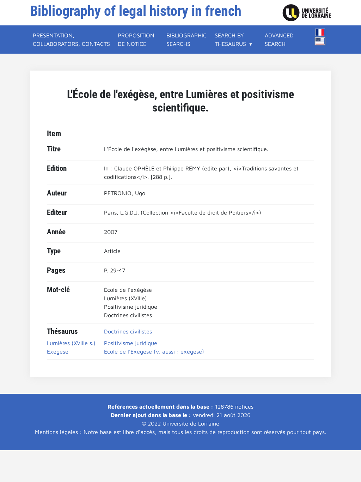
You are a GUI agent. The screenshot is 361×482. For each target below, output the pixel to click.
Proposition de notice (136, 39)
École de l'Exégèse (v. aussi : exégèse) (154, 351)
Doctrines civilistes (128, 331)
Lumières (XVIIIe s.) (71, 343)
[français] (320, 32)
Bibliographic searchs (186, 39)
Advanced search (279, 39)
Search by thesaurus (230, 39)
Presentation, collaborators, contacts (71, 39)
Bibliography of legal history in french (135, 11)
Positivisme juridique (130, 343)
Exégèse (57, 351)
